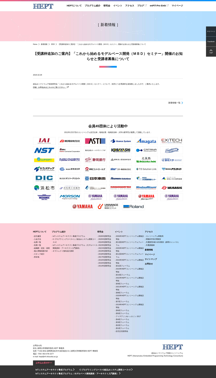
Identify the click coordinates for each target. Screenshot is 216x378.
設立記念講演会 (122, 331)
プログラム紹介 (92, 5)
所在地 (36, 257)
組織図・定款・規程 (42, 248)
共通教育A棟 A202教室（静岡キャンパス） (163, 242)
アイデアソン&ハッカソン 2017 (128, 316)
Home (35, 44)
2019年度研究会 (104, 251)
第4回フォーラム (122, 319)
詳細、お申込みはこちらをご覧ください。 (49, 87)
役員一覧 (37, 245)
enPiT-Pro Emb (158, 5)
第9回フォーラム (122, 284)
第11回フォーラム (123, 266)
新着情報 (44, 44)
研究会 (107, 5)
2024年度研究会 (104, 242)
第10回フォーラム (123, 275)
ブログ (140, 5)
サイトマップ (151, 259)
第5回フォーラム (122, 313)
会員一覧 (37, 242)
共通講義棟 (150, 245)
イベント (117, 5)
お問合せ (149, 264)
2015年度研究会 (104, 263)
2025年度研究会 (104, 239)
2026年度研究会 (104, 236)
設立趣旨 (37, 236)
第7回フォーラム (122, 301)
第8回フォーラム (122, 293)
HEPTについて (74, 5)
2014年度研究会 (104, 266)
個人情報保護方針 (41, 251)
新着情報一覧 (174, 103)
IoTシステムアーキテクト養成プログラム (69, 236)
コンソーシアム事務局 (154, 236)
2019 (52, 44)
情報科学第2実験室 (153, 239)
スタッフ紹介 (39, 254)
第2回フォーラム (122, 325)
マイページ (177, 5)
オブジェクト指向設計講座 (63, 251)
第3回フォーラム (122, 322)
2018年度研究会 (104, 254)
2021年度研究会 (104, 248)
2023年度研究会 (104, 245)
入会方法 (37, 239)
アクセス (129, 5)
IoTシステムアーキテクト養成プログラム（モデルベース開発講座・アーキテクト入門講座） (77, 374)
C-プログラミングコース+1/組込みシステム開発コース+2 (105, 370)
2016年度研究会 (104, 260)
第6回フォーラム (122, 310)
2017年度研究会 (104, 257)
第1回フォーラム (122, 328)
